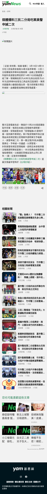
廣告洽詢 (28, 482)
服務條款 (10, 482)
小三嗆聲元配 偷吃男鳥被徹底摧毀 (8, 439)
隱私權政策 (19, 482)
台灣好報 (6, 29)
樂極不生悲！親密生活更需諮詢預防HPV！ (37, 439)
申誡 (4, 187)
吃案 (22, 187)
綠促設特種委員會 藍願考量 (8, 416)
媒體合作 (37, 482)
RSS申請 (36, 3)
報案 (10, 187)
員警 (16, 187)
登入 (42, 3)
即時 (8, 11)
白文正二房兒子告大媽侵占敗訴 (23, 439)
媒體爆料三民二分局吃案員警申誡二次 (22, 159)
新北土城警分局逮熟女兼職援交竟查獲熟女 (23, 416)
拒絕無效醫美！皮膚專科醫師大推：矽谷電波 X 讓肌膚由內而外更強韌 (37, 416)
